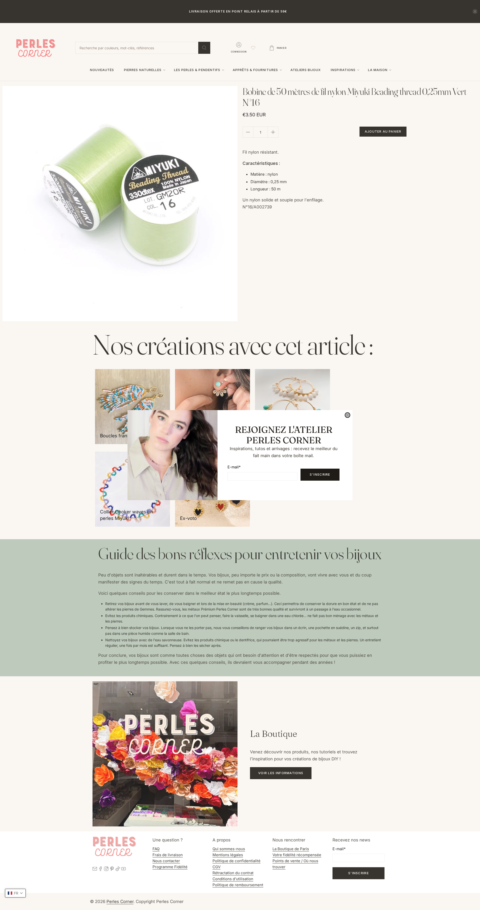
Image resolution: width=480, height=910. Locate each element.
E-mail (234, 467)
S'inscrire (320, 474)
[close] (347, 415)
